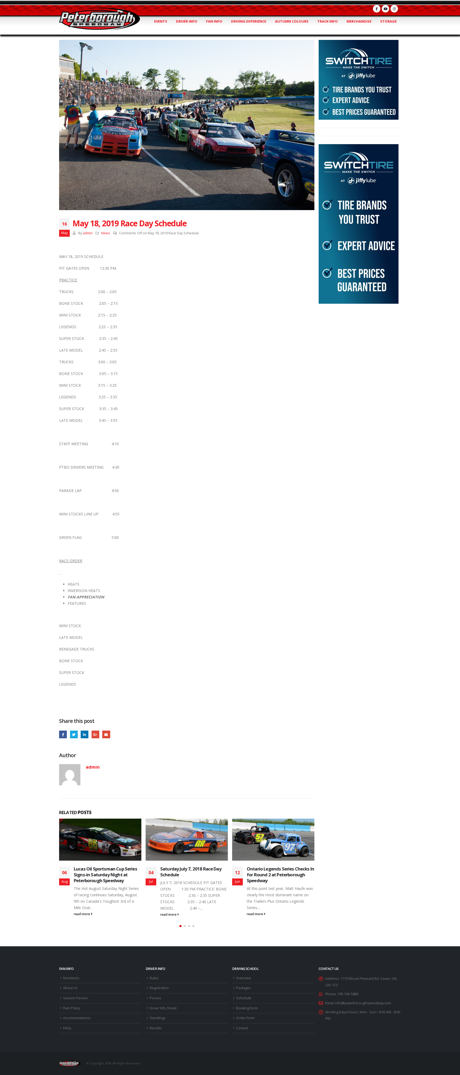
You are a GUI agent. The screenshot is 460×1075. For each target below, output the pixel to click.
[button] (180, 926)
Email (106, 734)
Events (160, 21)
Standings (158, 1018)
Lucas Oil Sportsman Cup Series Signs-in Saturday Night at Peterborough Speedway (105, 875)
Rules (154, 978)
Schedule (243, 998)
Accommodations (77, 1018)
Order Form (245, 1018)
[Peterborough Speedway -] (99, 19)
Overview (243, 978)
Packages (243, 988)
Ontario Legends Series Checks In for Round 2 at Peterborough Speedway (280, 875)
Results (156, 1028)
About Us (70, 988)
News (105, 233)
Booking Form (247, 1008)
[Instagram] (394, 8)
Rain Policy (71, 1008)
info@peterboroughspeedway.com (363, 1003)
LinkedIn (84, 734)
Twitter (74, 734)
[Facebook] (376, 8)
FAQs (67, 1028)
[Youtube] (385, 8)
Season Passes (75, 998)
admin (88, 233)
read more (82, 914)
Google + (95, 734)
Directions (71, 978)
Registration (159, 988)
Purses (155, 998)
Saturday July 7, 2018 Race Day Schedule (190, 872)
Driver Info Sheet (163, 1008)
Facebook (63, 734)
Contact (242, 1028)
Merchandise (359, 21)
